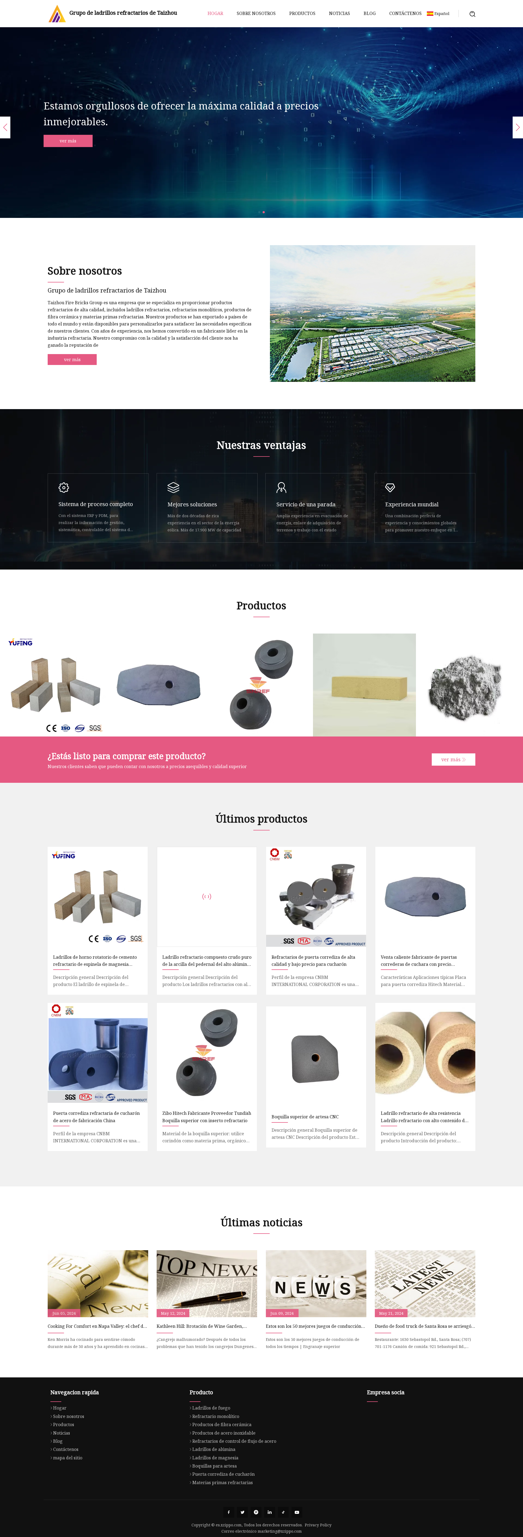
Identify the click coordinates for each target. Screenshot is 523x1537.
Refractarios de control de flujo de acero (234, 1441)
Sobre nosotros (256, 13)
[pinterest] (256, 1512)
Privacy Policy (318, 1524)
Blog (370, 13)
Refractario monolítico (215, 1416)
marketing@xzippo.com (280, 1531)
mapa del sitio (67, 1458)
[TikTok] (283, 1512)
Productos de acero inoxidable (224, 1433)
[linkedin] (269, 1512)
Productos (302, 13)
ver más (74, 141)
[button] (259, 212)
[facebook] (228, 1512)
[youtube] (296, 1512)
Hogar (215, 13)
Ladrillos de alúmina (213, 1449)
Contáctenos (405, 13)
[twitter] (242, 1512)
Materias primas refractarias (222, 1483)
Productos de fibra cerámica (221, 1425)
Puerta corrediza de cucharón (223, 1474)
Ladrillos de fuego (211, 1408)
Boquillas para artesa (214, 1466)
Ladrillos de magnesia (215, 1458)
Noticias (339, 13)
